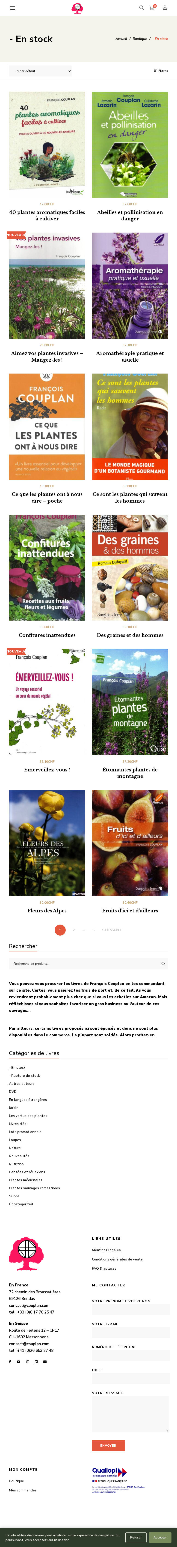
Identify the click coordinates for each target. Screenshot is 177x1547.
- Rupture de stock (24, 1075)
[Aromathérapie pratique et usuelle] (130, 286)
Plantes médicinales (25, 1180)
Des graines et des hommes (130, 635)
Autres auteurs (22, 1083)
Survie (14, 1196)
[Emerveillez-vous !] (47, 702)
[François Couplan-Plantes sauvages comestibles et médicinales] (77, 8)
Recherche (163, 963)
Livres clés (17, 1124)
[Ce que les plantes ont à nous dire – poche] (47, 427)
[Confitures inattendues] (47, 568)
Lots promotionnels (25, 1132)
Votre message (107, 1393)
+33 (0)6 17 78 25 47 (35, 1312)
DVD (13, 1091)
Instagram (27, 1361)
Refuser (136, 1537)
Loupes (15, 1140)
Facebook (10, 1361)
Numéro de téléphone (114, 1347)
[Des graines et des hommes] (130, 568)
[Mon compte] (165, 8)
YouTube (19, 1361)
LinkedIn (36, 1361)
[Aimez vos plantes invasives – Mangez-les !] (47, 286)
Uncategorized (21, 1204)
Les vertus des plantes (28, 1116)
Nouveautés (19, 1156)
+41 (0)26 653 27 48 (35, 1350)
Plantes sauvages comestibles (34, 1188)
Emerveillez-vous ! (47, 770)
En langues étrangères (28, 1099)
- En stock (17, 1067)
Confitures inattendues (47, 635)
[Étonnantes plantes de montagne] (130, 702)
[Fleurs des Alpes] (47, 843)
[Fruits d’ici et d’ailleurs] (130, 843)
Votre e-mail (105, 1324)
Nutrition (16, 1164)
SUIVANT (112, 930)
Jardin (13, 1107)
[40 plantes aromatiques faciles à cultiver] (47, 145)
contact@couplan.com (29, 1305)
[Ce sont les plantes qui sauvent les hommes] (130, 427)
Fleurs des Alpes (47, 911)
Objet (97, 1370)
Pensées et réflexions (27, 1172)
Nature (15, 1148)
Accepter (160, 1537)
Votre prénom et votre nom (121, 1301)
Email (45, 1361)
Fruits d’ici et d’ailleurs (130, 911)
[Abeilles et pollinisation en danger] (130, 145)
